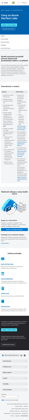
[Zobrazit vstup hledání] (18, 2)
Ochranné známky (24, 411)
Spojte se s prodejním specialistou (14, 229)
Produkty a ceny (7, 366)
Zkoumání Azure (7, 361)
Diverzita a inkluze (18, 406)
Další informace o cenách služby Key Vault (22, 178)
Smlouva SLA (5, 293)
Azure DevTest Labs (5, 48)
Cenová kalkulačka (7, 279)
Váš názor (12, 415)
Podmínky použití (7, 413)
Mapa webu (17, 415)
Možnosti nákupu (5, 42)
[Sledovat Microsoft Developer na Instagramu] (21, 355)
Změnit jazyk (3, 394)
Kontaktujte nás (25, 413)
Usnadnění (26, 406)
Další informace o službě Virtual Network (22, 143)
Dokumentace (5, 306)
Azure (6, 3)
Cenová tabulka (4, 39)
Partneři (5, 378)
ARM (4, 126)
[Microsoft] (13, 3)
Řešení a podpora (7, 372)
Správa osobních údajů (16, 413)
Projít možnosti (5, 243)
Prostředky (3, 45)
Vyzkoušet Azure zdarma (8, 29)
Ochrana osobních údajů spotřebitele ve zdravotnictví (17, 404)
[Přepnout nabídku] (2, 2)
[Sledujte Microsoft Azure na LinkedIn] (24, 355)
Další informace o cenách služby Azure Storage (21, 127)
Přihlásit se (24, 2)
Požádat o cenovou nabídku (9, 25)
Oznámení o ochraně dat (14, 411)
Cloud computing (7, 389)
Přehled (2, 36)
